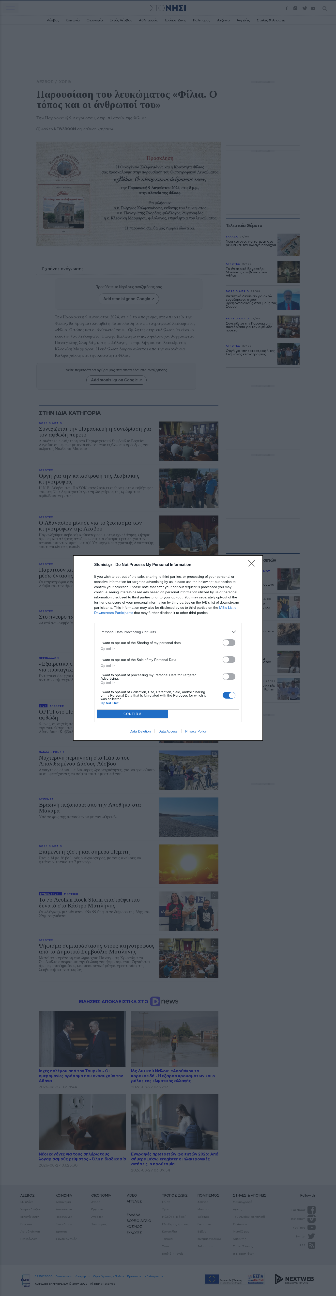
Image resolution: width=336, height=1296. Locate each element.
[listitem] (168, 631)
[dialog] (168, 648)
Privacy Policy (196, 731)
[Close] (253, 565)
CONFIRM (132, 714)
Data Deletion (140, 731)
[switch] (229, 642)
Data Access (168, 731)
